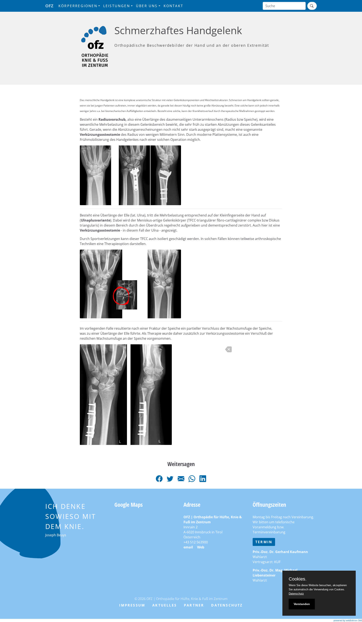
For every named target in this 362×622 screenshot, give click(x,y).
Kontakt (173, 6)
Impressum (132, 605)
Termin (263, 542)
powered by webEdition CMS (348, 620)
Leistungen (116, 6)
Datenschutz (227, 605)
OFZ (49, 6)
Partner (194, 605)
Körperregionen (77, 6)
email (188, 547)
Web (200, 547)
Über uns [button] (147, 6)
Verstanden (302, 604)
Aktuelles (164, 605)
